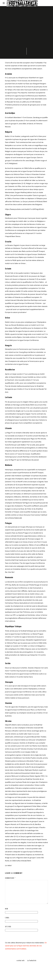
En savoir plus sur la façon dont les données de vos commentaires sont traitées (26, 946)
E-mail (7, 918)
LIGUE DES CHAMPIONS (19, 19)
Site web (8, 927)
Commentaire (10, 878)
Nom (6, 909)
